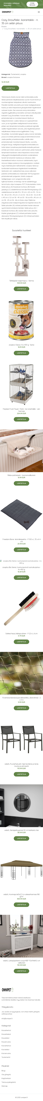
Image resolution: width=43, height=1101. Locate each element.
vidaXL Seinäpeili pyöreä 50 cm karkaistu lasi (21, 830)
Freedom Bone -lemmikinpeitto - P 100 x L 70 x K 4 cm (21, 540)
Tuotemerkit (15, 74)
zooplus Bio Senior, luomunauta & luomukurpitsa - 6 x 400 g (22, 568)
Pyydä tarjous (32, 4)
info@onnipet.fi (7, 1019)
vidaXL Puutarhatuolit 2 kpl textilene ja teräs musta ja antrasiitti (21, 765)
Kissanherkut (6, 1030)
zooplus (23, 74)
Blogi (3, 1071)
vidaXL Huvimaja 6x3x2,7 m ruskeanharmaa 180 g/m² (21, 895)
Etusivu (4, 26)
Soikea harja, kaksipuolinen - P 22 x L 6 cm (21, 634)
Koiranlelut (5, 1050)
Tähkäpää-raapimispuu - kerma (21, 281)
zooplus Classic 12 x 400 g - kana (21, 345)
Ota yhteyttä (6, 1074)
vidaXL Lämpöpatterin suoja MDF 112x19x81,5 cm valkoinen (21, 962)
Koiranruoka (6, 1053)
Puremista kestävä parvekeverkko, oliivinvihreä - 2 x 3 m (22, 699)
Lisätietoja (10, 88)
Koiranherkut (6, 1046)
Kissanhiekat (6, 1034)
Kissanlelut (5, 1038)
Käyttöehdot (6, 1078)
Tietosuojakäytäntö (9, 1082)
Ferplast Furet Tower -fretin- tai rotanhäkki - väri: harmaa (21, 410)
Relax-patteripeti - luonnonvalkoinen (21, 475)
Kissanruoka (6, 1042)
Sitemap (5, 1086)
